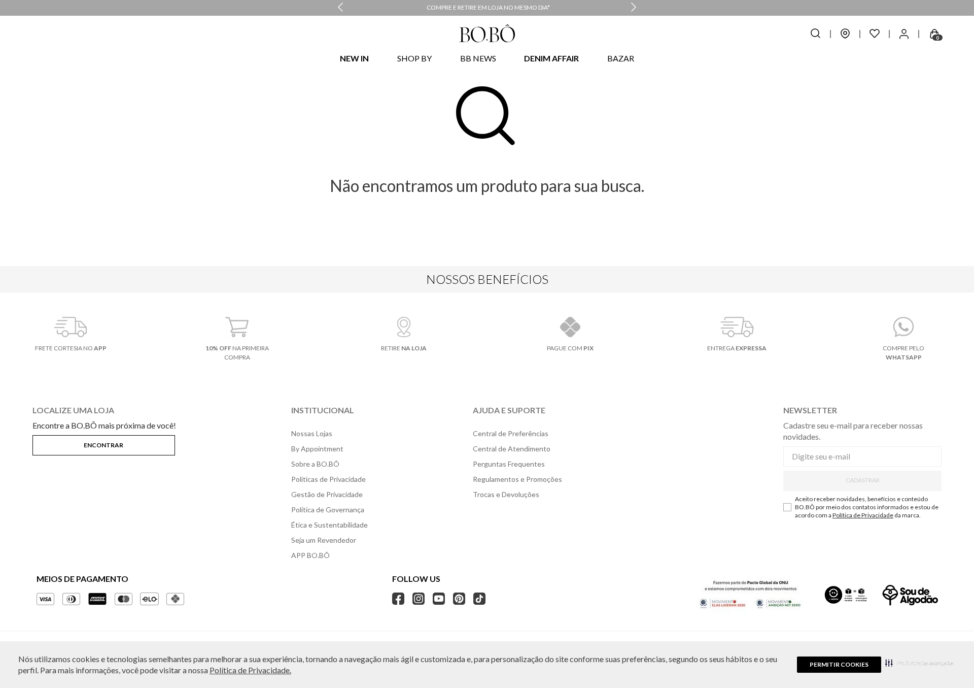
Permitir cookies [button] (839, 664)
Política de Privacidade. (250, 670)
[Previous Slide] (340, 8)
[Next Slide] (633, 8)
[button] (919, 662)
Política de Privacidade (862, 515)
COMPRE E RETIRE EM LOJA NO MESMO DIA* (488, 7)
